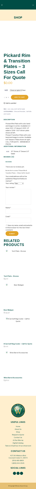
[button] (10, 103)
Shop (18, 432)
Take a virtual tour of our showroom (18, 446)
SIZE (6, 90)
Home (18, 426)
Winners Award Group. (21, 486)
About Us (18, 429)
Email (8, 216)
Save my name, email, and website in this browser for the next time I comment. (19, 227)
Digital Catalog (18, 443)
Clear (24, 90)
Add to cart (19, 97)
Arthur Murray (18, 440)
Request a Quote (18, 435)
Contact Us (18, 437)
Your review (10, 187)
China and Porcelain (19, 111)
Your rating (10, 183)
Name (8, 208)
